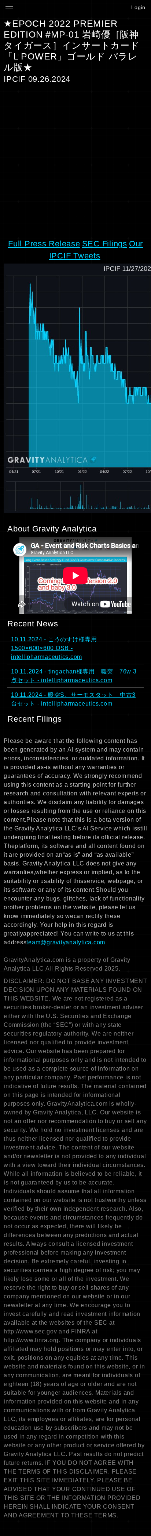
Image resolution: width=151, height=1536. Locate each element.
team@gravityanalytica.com (65, 942)
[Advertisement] (75, 161)
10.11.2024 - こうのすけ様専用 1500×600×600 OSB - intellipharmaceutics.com (57, 648)
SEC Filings (104, 243)
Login (138, 7)
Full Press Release (44, 243)
